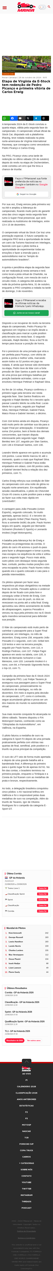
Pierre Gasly (14, 972)
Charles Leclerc (16, 950)
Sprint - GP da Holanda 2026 (18, 1012)
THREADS (26, 1202)
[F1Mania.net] (26, 6)
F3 (26, 1119)
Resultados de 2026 (15, 1041)
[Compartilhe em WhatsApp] (6, 118)
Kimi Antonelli (15, 933)
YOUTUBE (26, 1182)
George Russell (16, 937)
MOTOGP (26, 1125)
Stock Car (8, 74)
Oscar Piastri (15, 959)
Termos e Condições (26, 1238)
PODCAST (27, 1208)
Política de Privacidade (26, 1231)
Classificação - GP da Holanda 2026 (22, 1002)
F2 (26, 1112)
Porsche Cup (26, 1144)
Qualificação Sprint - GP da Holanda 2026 (24, 1021)
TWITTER (26, 1189)
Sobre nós (26, 1170)
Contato (26, 1176)
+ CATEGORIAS (26, 1163)
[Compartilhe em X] (29, 118)
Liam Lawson (15, 968)
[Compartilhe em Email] (22, 118)
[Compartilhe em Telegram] (37, 118)
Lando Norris (15, 946)
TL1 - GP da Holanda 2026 (17, 1031)
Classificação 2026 (26, 1093)
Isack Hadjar (14, 963)
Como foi (42, 888)
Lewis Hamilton (16, 942)
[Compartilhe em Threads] (45, 118)
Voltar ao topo (26, 1062)
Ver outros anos (33, 1041)
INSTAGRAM (26, 1195)
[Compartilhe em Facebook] (14, 118)
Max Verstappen (16, 955)
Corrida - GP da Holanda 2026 (19, 992)
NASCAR (26, 1131)
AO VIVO (26, 1074)
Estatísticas (26, 1106)
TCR (26, 1138)
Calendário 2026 (26, 1087)
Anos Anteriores (26, 1099)
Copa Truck (26, 1151)
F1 (26, 1080)
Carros (26, 1157)
